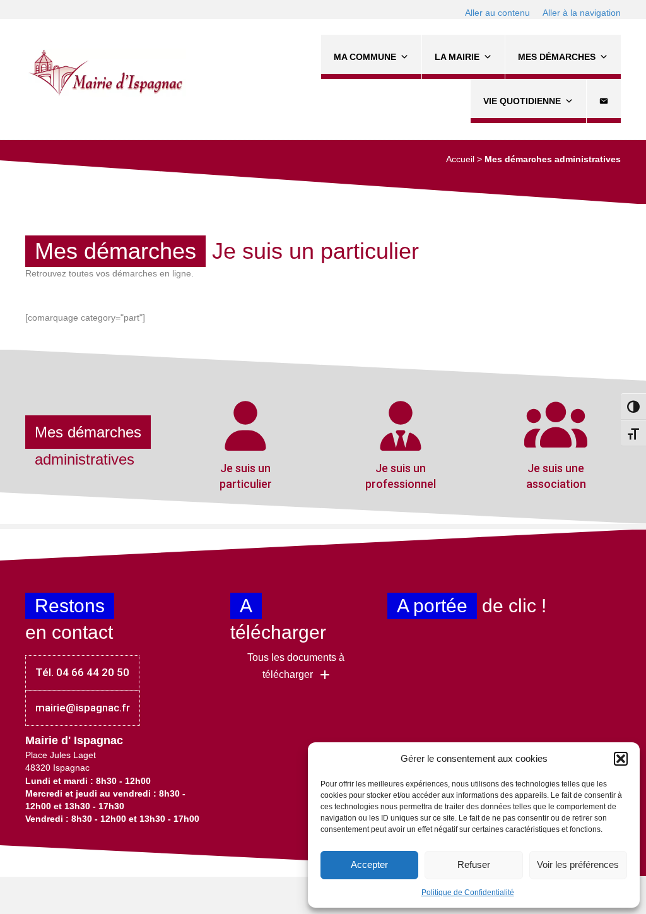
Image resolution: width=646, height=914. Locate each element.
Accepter (369, 864)
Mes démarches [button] (557, 57)
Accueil (460, 159)
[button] (620, 758)
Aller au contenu (497, 13)
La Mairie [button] (457, 57)
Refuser (473, 864)
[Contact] (604, 101)
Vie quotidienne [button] (522, 101)
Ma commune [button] (365, 57)
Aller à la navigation (582, 13)
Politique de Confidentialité (467, 892)
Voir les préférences (578, 864)
